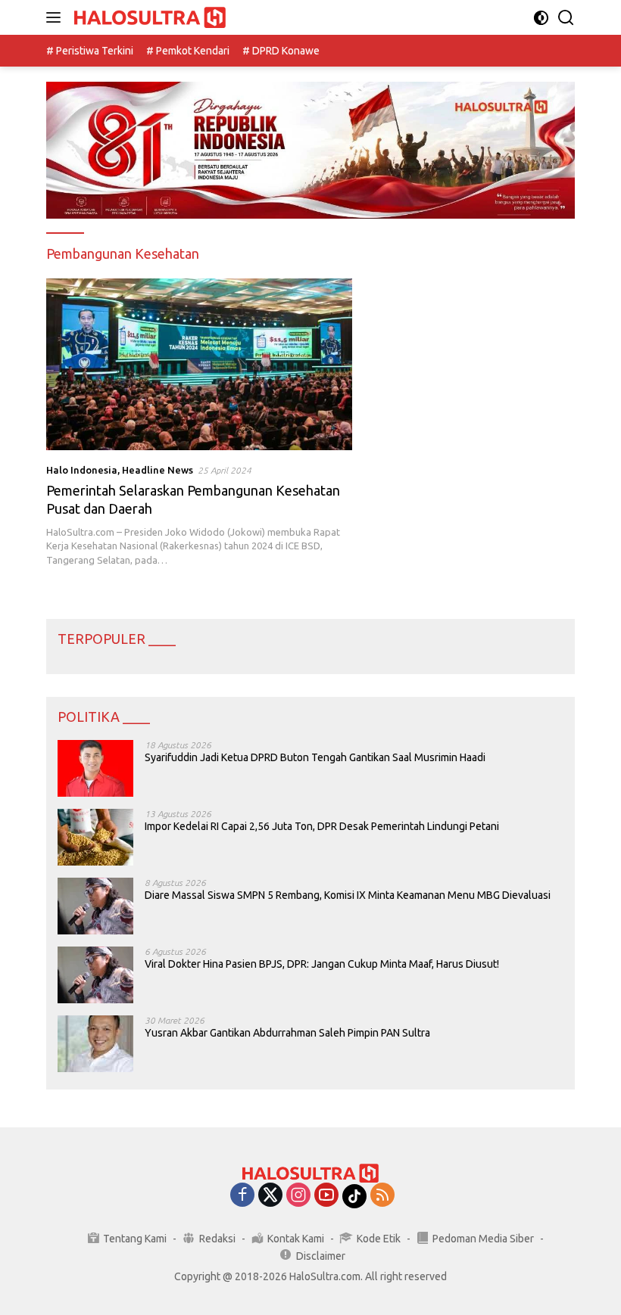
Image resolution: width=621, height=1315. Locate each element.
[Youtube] (326, 1196)
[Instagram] (298, 1196)
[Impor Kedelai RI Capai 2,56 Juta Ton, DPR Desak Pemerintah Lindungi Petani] (95, 837)
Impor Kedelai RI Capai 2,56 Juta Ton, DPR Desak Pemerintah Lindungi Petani (322, 826)
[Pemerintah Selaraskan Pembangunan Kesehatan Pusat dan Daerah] (199, 364)
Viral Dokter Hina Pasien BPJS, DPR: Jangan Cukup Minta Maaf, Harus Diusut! (322, 964)
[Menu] (56, 17)
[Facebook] (242, 1196)
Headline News (157, 470)
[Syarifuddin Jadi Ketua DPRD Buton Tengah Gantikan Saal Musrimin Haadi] (95, 768)
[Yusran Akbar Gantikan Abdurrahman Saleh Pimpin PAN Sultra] (95, 1043)
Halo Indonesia (81, 470)
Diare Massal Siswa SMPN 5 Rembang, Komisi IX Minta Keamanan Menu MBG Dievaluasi (348, 895)
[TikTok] (354, 1196)
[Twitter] (270, 1196)
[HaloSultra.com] (148, 18)
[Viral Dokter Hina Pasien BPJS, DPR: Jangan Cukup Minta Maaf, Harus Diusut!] (95, 975)
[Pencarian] (566, 17)
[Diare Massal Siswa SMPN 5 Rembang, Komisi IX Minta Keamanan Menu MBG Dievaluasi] (95, 906)
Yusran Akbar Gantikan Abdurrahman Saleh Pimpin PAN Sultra (287, 1033)
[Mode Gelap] (541, 17)
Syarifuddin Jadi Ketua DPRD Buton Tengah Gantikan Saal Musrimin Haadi (315, 757)
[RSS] (382, 1196)
